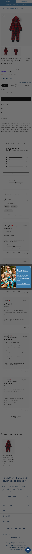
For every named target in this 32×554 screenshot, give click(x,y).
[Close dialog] (30, 266)
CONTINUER (24, 283)
